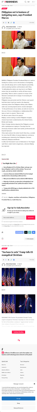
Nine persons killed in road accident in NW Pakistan (18, 178)
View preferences (18, 408)
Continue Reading (18, 332)
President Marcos (7, 199)
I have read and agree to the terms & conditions (13, 221)
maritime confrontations (21, 197)
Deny (18, 403)
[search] (25, 2)
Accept (18, 398)
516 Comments (30, 238)
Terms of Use (16, 224)
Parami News (11, 1)
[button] (34, 384)
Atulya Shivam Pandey (11, 26)
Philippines (32, 197)
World (4, 8)
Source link (5, 159)
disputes (11, 197)
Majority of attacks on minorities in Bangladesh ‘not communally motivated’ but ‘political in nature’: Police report (17, 183)
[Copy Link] (11, 22)
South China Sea (16, 199)
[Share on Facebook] (6, 22)
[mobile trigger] (3, 2)
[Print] (14, 22)
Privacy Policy (7, 225)
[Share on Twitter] (8, 22)
